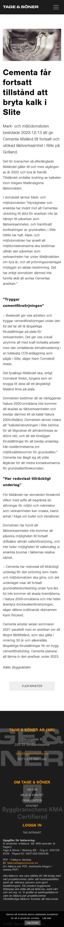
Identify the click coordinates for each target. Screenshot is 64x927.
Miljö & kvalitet (32, 795)
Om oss (32, 789)
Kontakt (32, 806)
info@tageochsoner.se (32, 753)
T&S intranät (32, 832)
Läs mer (46, 918)
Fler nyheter (32, 686)
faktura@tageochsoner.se (22, 863)
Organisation (32, 800)
